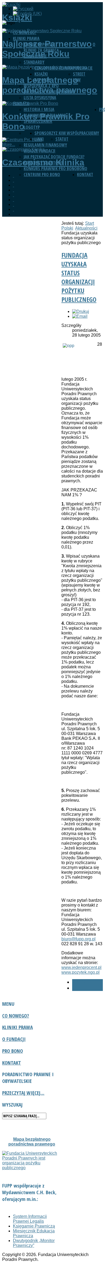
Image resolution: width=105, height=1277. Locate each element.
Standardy (34, 62)
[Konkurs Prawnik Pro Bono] (13, 194)
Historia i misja (39, 109)
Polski (67, 228)
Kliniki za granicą (41, 50)
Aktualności (86, 228)
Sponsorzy (44, 133)
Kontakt (85, 174)
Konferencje (35, 56)
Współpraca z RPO (41, 86)
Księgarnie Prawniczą (34, 1226)
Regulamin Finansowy (45, 145)
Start (89, 223)
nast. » (79, 988)
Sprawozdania (38, 121)
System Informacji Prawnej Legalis (30, 1219)
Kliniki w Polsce (39, 44)
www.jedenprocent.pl (81, 967)
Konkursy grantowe (43, 163)
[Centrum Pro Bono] (13, 199)
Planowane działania (45, 115)
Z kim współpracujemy (77, 133)
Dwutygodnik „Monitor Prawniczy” (34, 1243)
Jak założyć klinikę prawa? (49, 92)
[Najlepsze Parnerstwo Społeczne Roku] (13, 185)
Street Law (79, 77)
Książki (41, 74)
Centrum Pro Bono (42, 174)
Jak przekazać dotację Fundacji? (54, 157)
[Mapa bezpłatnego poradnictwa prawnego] (13, 190)
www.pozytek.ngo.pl (80, 972)
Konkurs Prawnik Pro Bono (50, 169)
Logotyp (32, 127)
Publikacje (83, 68)
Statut (61, 139)
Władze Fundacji (39, 151)
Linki (39, 139)
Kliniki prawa (26, 38)
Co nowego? (24, 32)
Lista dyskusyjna (40, 98)
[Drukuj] (80, 311)
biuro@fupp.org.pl (78, 939)
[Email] (80, 316)
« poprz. (80, 982)
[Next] (13, 209)
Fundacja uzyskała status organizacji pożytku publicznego (78, 277)
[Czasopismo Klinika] (13, 204)
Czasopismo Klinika (53, 68)
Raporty (42, 80)
